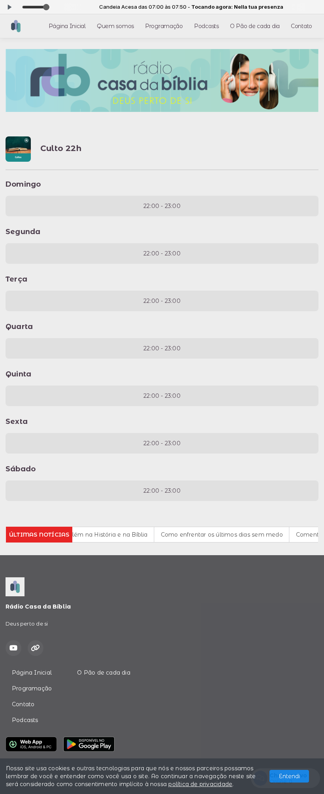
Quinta (18, 374)
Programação (164, 26)
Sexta (17, 421)
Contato (301, 26)
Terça (16, 279)
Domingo (23, 184)
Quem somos (115, 26)
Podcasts (206, 26)
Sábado (21, 469)
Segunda (23, 231)
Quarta (19, 326)
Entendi (289, 776)
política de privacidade (200, 784)
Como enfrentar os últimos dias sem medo (212, 534)
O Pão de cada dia (255, 26)
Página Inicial (67, 26)
